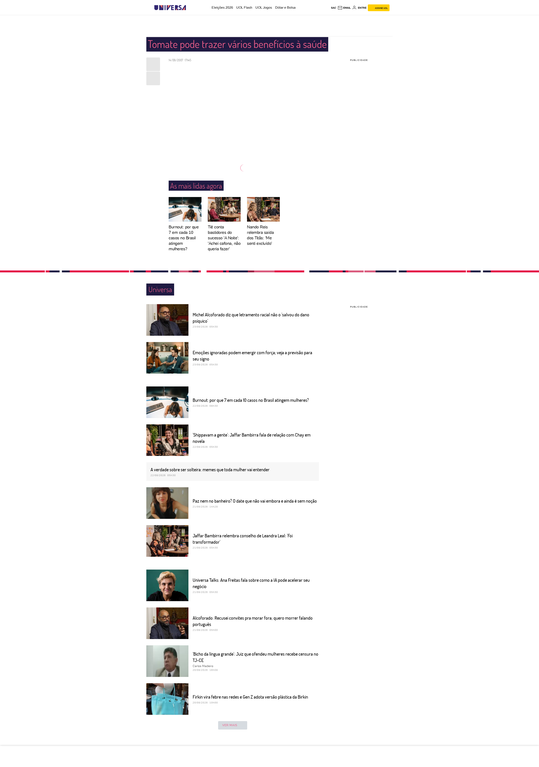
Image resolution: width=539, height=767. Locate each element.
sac (333, 7)
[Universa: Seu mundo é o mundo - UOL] (170, 8)
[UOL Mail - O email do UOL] (344, 7)
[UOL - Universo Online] (189, 8)
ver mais (229, 725)
